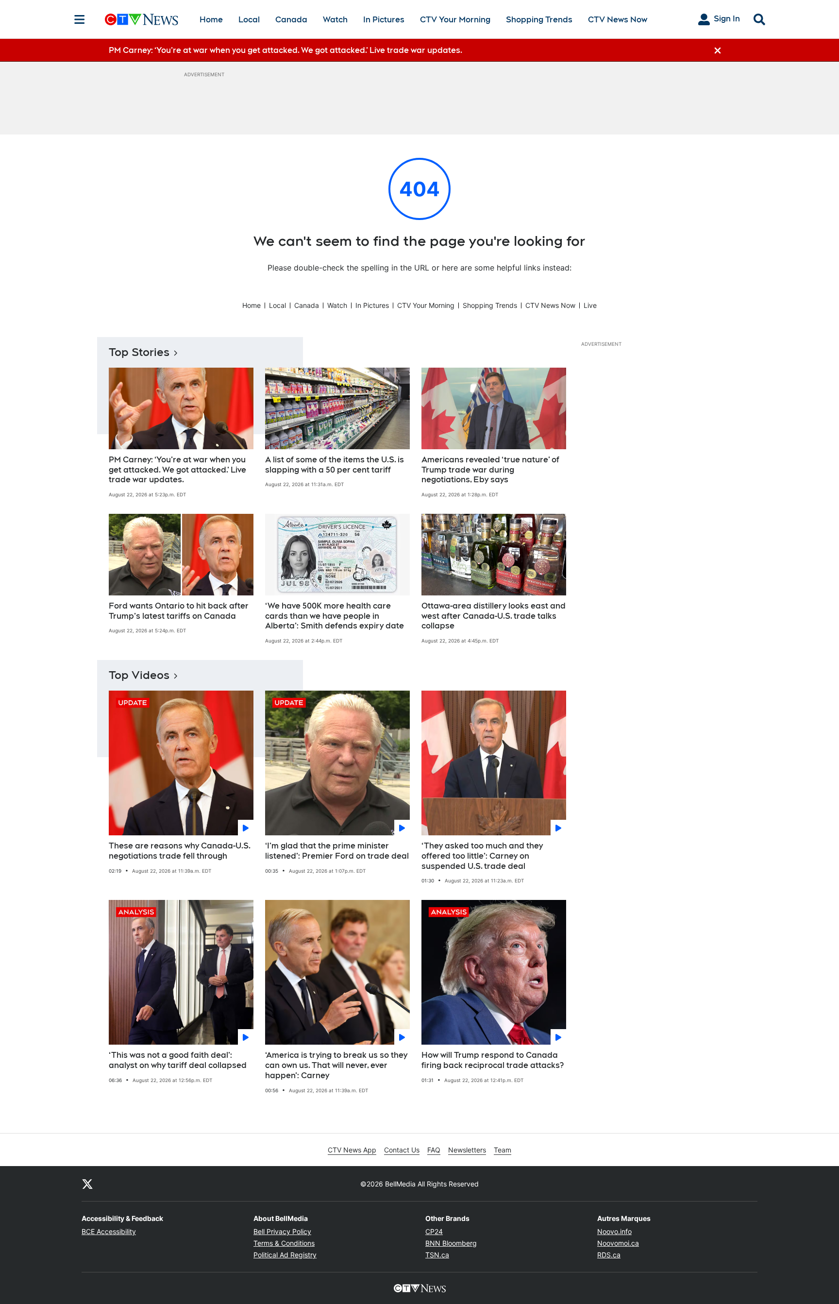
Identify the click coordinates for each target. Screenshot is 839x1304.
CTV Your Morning (455, 19)
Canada (291, 19)
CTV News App (352, 1150)
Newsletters (467, 1150)
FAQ (433, 1150)
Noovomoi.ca (618, 1243)
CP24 (434, 1231)
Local (249, 19)
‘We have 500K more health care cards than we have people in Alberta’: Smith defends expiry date (334, 616)
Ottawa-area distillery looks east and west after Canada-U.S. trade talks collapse (493, 616)
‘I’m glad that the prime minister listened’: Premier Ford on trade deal (337, 851)
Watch (335, 19)
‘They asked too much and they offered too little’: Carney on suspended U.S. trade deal (482, 856)
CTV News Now (617, 19)
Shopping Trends (539, 19)
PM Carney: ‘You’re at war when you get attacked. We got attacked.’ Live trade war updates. (177, 470)
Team (502, 1150)
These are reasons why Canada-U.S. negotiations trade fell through (180, 851)
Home (211, 19)
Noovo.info (614, 1231)
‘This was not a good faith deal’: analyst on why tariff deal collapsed (178, 1060)
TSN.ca (437, 1255)
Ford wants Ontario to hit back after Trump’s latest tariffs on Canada (179, 611)
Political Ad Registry (285, 1255)
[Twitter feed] (87, 1183)
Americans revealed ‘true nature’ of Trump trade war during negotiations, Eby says (490, 470)
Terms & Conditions (284, 1243)
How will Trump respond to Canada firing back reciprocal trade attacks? (492, 1060)
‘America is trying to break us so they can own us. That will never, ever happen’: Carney (336, 1065)
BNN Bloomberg (451, 1243)
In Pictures (383, 19)
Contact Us (402, 1150)
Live (590, 305)
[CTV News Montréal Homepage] (141, 19)
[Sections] (79, 19)
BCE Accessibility (109, 1231)
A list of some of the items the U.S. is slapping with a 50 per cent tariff (334, 464)
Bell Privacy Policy (282, 1231)
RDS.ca (609, 1255)
